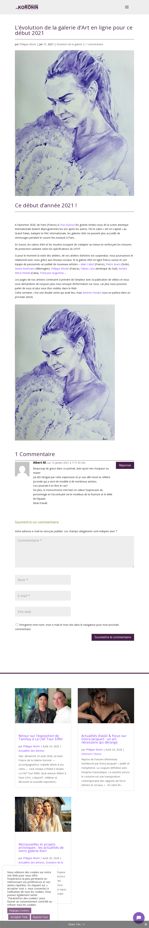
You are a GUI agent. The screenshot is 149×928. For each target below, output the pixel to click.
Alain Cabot (87, 264)
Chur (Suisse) (67, 224)
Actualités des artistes (31, 750)
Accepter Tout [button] (19, 917)
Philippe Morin (27, 44)
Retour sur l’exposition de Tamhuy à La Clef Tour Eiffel (41, 737)
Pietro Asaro (113, 264)
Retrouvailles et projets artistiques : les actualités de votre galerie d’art (41, 847)
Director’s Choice (91, 754)
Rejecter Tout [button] (40, 917)
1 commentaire (94, 44)
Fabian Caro (88, 268)
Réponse (125, 465)
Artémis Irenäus (92, 292)
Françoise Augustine (52, 273)
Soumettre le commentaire (113, 637)
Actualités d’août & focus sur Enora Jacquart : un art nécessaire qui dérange (103, 739)
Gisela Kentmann (25, 268)
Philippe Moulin (60, 268)
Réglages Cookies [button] (19, 910)
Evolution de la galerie (69, 44)
